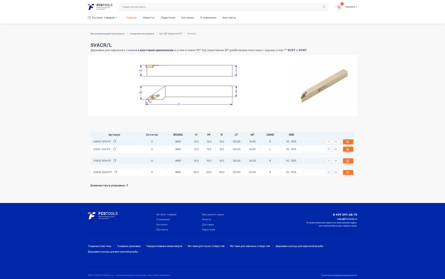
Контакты (229, 17)
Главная (131, 17)
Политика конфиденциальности (339, 275)
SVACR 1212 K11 (102, 141)
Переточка (168, 17)
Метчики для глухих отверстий (206, 246)
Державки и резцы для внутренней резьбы (113, 251)
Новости (149, 17)
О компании (208, 17)
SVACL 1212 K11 (101, 149)
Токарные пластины (99, 246)
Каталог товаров (103, 17)
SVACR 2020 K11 (102, 172)
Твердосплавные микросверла (164, 246)
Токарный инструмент (142, 33)
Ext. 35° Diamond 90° (170, 33)
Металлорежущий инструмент (107, 33)
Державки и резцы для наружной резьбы (299, 246)
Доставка (208, 224)
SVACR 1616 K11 (102, 160)
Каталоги (187, 17)
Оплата (206, 219)
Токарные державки (129, 246)
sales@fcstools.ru (347, 219)
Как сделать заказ (213, 214)
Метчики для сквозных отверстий (250, 246)
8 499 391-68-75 (345, 214)
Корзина (350, 6)
